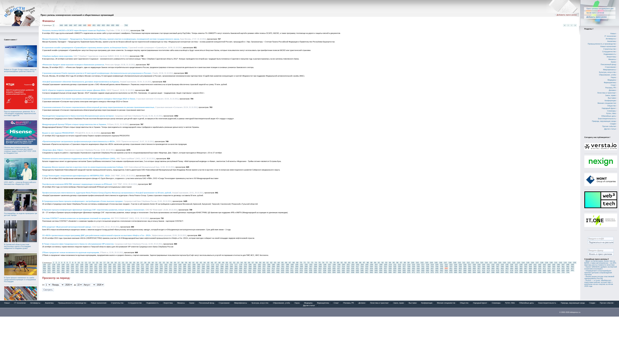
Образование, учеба (607, 75)
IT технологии (610, 36)
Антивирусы (611, 39)
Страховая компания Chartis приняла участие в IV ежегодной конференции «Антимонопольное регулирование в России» (96, 73)
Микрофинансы (609, 70)
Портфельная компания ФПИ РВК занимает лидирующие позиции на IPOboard (77, 184)
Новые (613, 33)
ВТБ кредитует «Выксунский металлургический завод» (66, 227)
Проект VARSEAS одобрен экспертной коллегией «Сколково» (600, 268)
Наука (613, 77)
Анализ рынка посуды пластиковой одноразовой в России (599, 277)
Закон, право (610, 95)
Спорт (613, 85)
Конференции (610, 101)
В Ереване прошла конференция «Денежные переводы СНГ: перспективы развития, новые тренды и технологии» (93, 210)
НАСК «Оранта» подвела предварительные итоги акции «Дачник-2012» (74, 90)
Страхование (610, 67)
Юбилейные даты (608, 116)
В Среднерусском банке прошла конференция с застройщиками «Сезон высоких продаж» (82, 201)
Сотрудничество (609, 52)
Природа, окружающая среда (604, 121)
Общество (611, 106)
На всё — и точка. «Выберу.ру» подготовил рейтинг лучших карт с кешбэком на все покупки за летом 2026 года (598, 283)
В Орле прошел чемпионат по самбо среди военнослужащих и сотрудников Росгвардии (20, 279)
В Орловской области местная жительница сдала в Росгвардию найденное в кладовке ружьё (17, 246)
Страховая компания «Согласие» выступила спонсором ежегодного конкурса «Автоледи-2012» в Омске (88, 99)
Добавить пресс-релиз (567, 15)
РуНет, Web (611, 113)
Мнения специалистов (607, 103)
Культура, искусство (607, 72)
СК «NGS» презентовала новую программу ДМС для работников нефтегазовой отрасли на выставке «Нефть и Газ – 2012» (96, 235)
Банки (613, 62)
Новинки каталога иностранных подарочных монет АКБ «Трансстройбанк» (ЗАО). (79, 159)
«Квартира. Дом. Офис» (52, 150)
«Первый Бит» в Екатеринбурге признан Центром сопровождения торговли (598, 273)
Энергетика (611, 57)
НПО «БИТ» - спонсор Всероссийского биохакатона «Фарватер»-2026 (20, 183)
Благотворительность (607, 119)
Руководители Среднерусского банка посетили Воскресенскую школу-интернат (78, 116)
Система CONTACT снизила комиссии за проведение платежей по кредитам (76, 218)
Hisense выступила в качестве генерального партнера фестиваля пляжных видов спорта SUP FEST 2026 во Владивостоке (20, 150)
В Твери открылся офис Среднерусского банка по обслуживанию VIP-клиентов (78, 244)
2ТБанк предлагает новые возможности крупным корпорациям (70, 252)
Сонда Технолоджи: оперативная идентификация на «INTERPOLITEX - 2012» (76, 176)
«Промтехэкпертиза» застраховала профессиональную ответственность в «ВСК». (78, 141)
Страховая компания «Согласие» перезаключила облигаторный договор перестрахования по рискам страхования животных (98, 107)
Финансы (612, 59)
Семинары (611, 111)
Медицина (612, 80)
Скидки (613, 124)
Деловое (612, 90)
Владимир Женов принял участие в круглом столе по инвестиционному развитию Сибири (82, 167)
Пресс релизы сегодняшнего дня (599, 9)
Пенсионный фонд (608, 64)
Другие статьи (610, 129)
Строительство (609, 49)
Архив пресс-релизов (595, 13)
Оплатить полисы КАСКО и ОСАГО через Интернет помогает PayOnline (73, 30)
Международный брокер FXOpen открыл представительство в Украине (74, 124)
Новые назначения (608, 46)
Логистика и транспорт (606, 93)
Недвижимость (610, 54)
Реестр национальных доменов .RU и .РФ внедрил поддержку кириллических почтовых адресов (20, 113)
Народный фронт (609, 108)
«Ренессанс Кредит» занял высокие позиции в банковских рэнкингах (73, 65)
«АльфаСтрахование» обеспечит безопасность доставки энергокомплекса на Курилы (80, 82)
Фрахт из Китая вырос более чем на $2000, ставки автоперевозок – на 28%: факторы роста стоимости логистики (600, 263)
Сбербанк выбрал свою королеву (57, 56)
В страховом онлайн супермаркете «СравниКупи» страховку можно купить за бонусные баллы (84, 47)
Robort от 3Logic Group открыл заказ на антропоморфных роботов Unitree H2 (20, 70)
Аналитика (611, 41)
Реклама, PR (610, 88)
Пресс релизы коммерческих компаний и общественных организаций (77, 15)
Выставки (612, 98)
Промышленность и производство (602, 44)
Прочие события (609, 126)
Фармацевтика (610, 82)
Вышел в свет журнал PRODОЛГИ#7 (58, 133)
